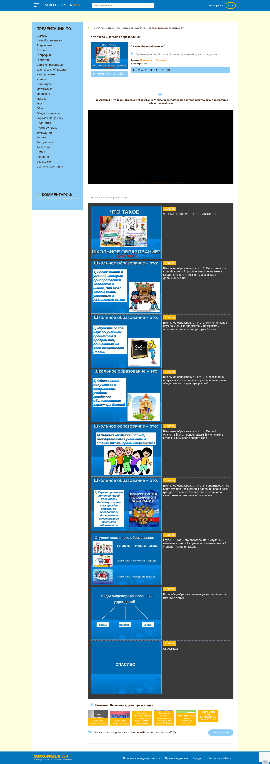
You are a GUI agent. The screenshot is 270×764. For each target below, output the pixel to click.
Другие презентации (50, 166)
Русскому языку (47, 127)
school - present (62, 5)
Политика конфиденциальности (141, 758)
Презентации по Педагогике (153, 60)
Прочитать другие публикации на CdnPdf (161, 182)
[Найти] (150, 6)
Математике (44, 89)
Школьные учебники (219, 758)
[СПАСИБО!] (126, 693)
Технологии (44, 132)
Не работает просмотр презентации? (110, 197)
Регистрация (216, 5)
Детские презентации (50, 64)
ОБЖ (40, 108)
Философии (44, 147)
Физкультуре (45, 142)
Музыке (41, 98)
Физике (41, 137)
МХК (39, 103)
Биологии (43, 50)
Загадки (197, 758)
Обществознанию (48, 113)
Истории (42, 79)
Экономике (44, 161)
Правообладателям (176, 758)
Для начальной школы (51, 69)
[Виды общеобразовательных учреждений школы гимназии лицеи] (126, 638)
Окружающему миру (50, 118)
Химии (41, 152)
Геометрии (43, 59)
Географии (44, 55)
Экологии (43, 156)
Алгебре (42, 35)
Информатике (46, 74)
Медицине (43, 93)
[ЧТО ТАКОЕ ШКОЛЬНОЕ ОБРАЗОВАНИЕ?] (126, 258)
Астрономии (44, 45)
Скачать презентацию (154, 70)
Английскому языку (49, 40)
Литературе (44, 84)
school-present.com (51, 757)
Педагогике (44, 122)
